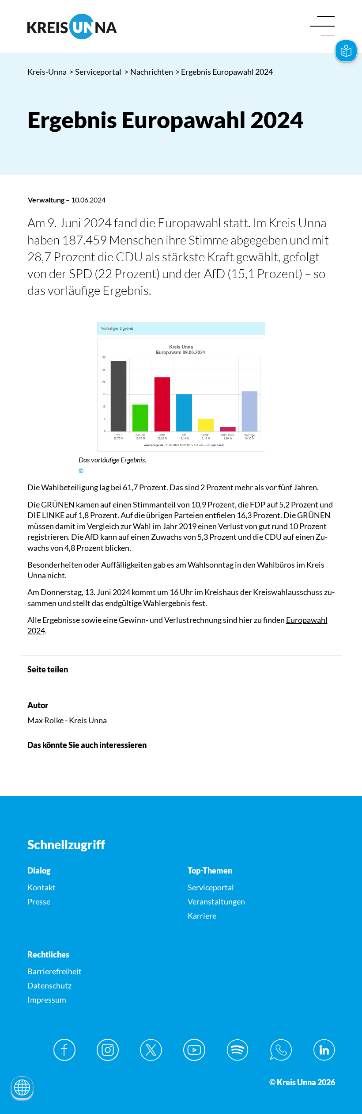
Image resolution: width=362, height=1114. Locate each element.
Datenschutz (49, 985)
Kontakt (41, 887)
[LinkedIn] (324, 1050)
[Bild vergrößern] (181, 385)
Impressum (46, 999)
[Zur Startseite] (101, 26)
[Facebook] (64, 1050)
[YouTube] (194, 1050)
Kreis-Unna (47, 71)
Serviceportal (95, 71)
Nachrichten (148, 71)
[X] (151, 1050)
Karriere (202, 915)
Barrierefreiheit (54, 971)
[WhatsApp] (281, 1050)
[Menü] (322, 26)
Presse (38, 901)
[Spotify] (237, 1050)
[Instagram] (108, 1050)
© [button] (81, 470)
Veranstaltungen (216, 901)
